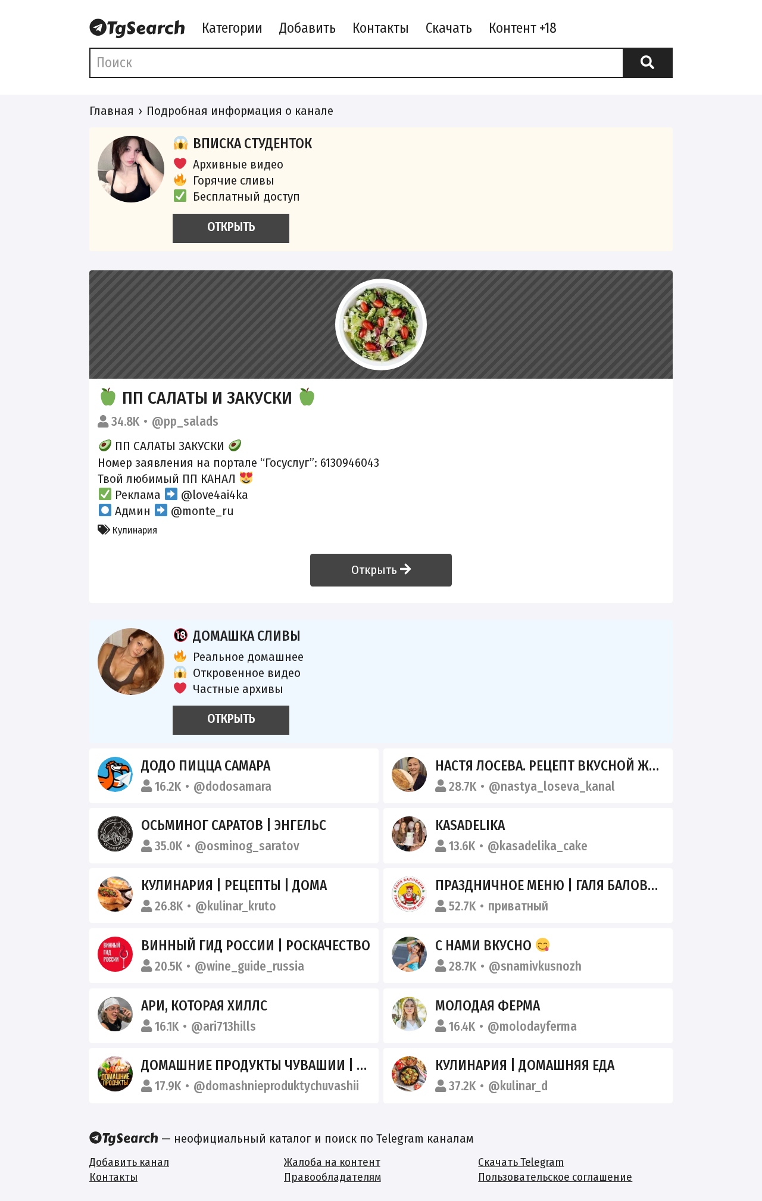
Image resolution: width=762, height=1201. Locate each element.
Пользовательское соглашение (555, 1177)
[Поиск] (648, 62)
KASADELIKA (470, 825)
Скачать (449, 28)
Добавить (307, 28)
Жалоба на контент (332, 1162)
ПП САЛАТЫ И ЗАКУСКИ (207, 398)
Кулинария (133, 530)
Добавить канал (129, 1162)
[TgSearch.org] (137, 29)
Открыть (375, 570)
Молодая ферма (487, 1005)
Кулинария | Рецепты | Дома (234, 885)
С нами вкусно (485, 945)
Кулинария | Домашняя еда (524, 1065)
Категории (232, 28)
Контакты (380, 28)
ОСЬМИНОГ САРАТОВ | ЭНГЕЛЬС (233, 825)
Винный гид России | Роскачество (255, 945)
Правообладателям (332, 1177)
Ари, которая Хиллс (204, 1005)
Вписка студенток (252, 143)
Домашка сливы (247, 636)
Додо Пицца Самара (205, 765)
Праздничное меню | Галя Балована (553, 885)
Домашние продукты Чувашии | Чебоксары (285, 1065)
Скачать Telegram (521, 1162)
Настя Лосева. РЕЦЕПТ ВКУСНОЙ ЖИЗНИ (558, 765)
